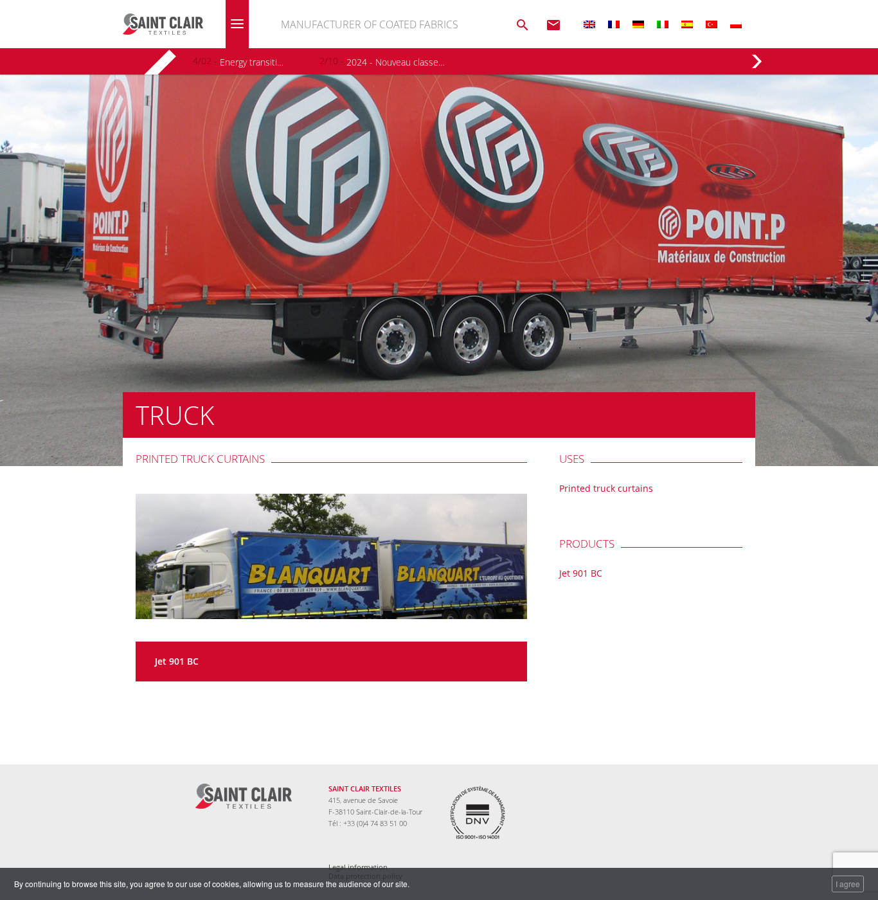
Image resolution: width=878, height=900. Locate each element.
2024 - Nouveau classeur (395, 62)
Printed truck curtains (200, 458)
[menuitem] (589, 24)
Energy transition (252, 62)
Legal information (358, 867)
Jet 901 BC (177, 661)
